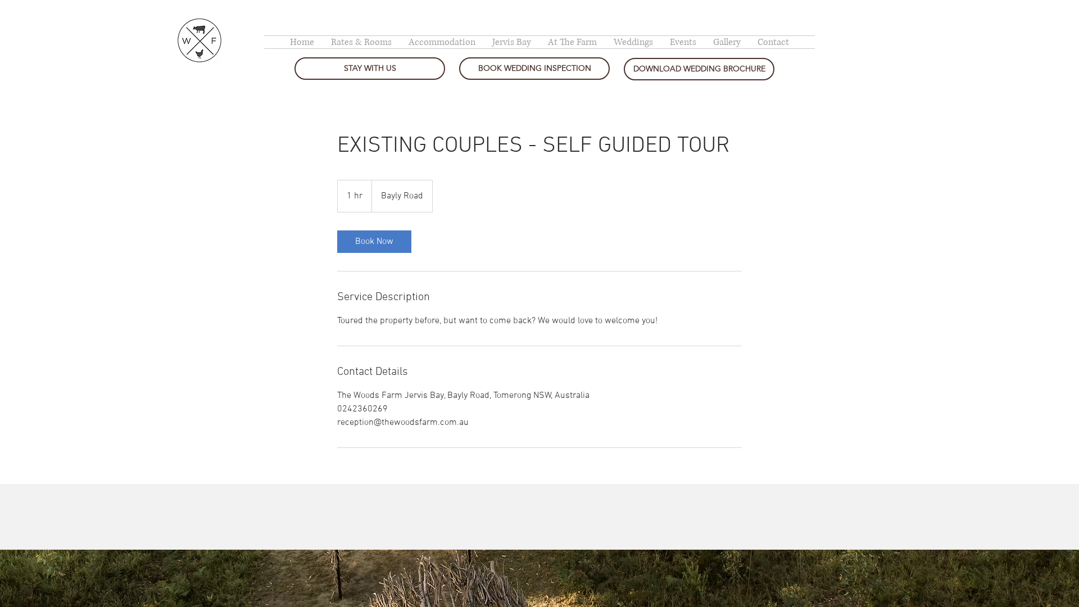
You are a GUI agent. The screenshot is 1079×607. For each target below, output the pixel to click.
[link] (374, 241)
